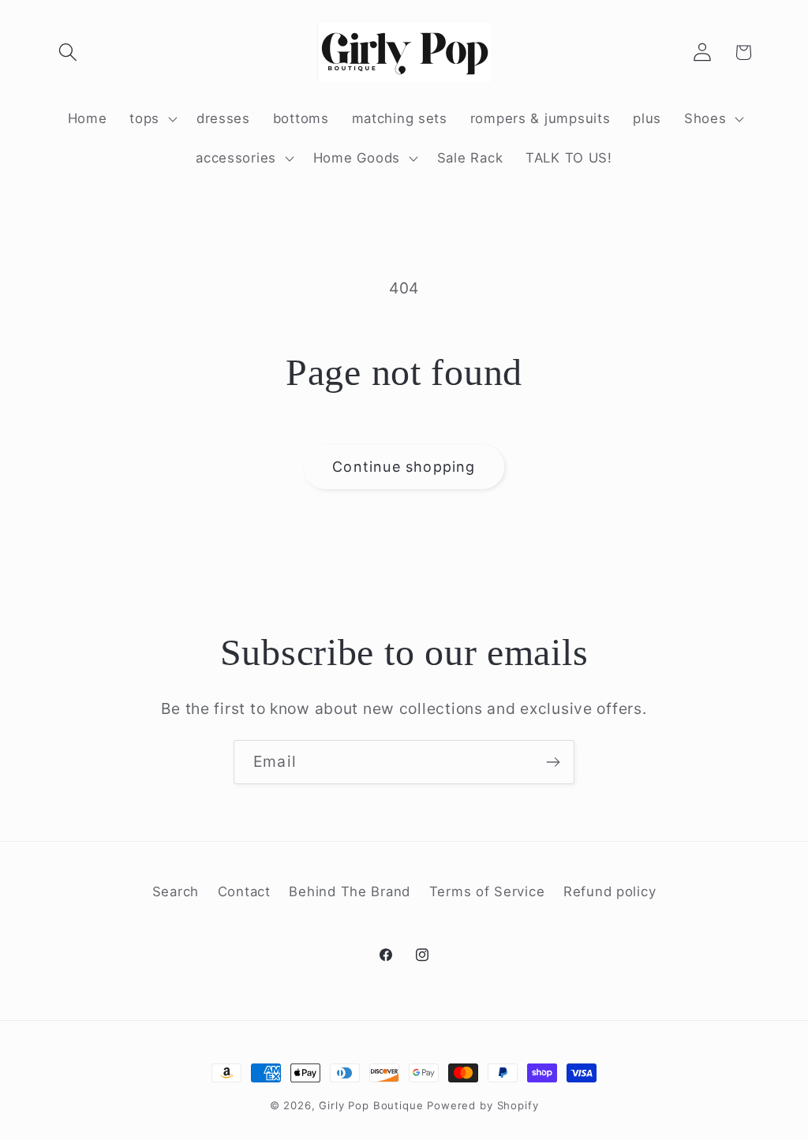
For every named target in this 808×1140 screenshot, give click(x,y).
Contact (244, 891)
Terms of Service (487, 891)
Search (175, 891)
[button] (68, 52)
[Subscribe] (553, 762)
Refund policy (609, 891)
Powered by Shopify (482, 1105)
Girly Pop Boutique (371, 1105)
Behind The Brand (349, 891)
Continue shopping (403, 466)
